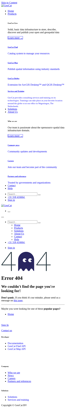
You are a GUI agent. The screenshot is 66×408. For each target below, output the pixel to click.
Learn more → (15, 37)
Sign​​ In (5, 325)
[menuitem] (11, 11)
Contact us (6, 330)
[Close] (2, 217)
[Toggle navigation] (9, 211)
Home (11, 314)
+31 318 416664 (16, 197)
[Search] (39, 194)
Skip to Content (9, 2)
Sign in (11, 200)
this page (18, 300)
